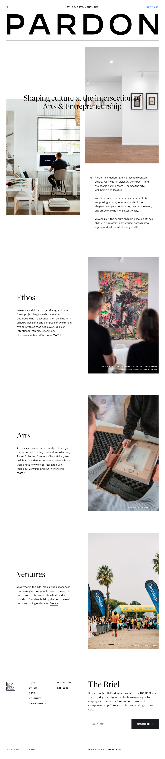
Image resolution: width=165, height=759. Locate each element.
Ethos (71, 7)
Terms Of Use (115, 749)
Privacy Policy (96, 749)
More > (57, 335)
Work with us (38, 703)
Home (32, 682)
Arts (80, 7)
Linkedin (62, 688)
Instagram (64, 682)
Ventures (91, 7)
